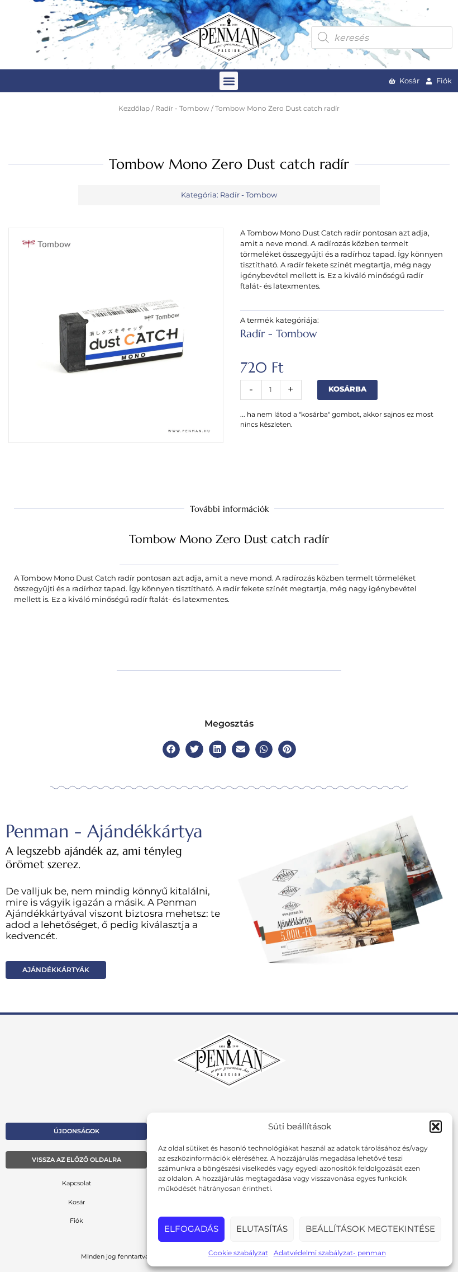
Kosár (76, 1202)
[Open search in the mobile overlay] (381, 37)
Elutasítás (262, 1228)
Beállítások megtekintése (370, 1228)
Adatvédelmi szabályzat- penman (330, 1253)
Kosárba (347, 389)
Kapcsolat (76, 1183)
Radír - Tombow (182, 108)
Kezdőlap (134, 108)
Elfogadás (191, 1228)
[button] (435, 1126)
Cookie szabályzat (238, 1253)
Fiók (76, 1220)
